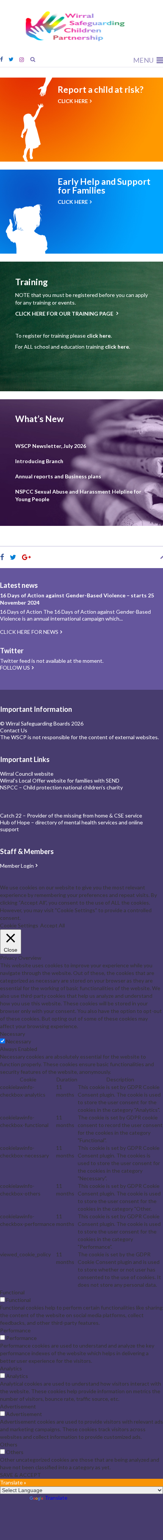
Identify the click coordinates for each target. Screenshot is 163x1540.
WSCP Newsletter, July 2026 (50, 446)
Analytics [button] (11, 1368)
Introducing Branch (39, 461)
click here (99, 335)
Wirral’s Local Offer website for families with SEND (59, 780)
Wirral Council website (26, 773)
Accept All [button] (52, 925)
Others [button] (8, 1444)
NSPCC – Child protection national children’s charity (61, 787)
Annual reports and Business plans (58, 476)
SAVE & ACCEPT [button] (20, 1475)
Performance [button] (15, 1330)
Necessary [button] (12, 1033)
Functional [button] (12, 1292)
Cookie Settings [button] (19, 925)
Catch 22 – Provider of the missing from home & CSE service (71, 815)
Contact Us (13, 730)
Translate (56, 1497)
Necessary (18, 1041)
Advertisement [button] (18, 1406)
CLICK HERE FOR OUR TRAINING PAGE (64, 313)
